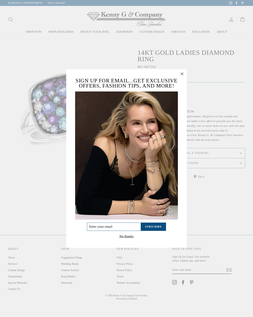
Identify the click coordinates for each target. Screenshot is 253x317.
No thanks (126, 236)
